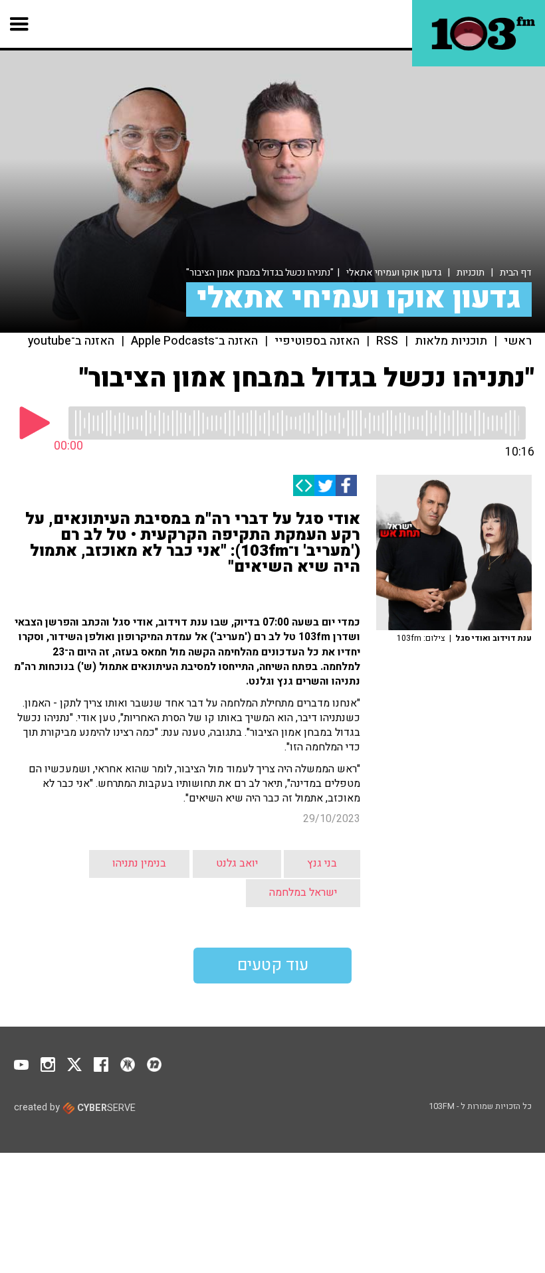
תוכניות (471, 273)
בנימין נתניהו (139, 863)
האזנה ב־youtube (71, 341)
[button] (19, 24)
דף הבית (516, 273)
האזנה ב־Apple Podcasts (194, 341)
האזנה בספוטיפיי (317, 341)
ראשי (518, 341)
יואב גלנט (237, 863)
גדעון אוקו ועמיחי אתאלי (393, 273)
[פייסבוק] (346, 485)
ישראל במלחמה (303, 892)
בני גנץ (322, 863)
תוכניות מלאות (451, 341)
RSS (387, 341)
